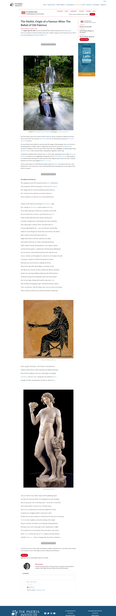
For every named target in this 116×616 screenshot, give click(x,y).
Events (83, 4)
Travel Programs (70, 4)
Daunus (48, 183)
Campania (54, 186)
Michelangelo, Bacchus (49, 489)
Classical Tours (51, 4)
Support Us (103, 4)
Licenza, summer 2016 (62, 131)
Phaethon (23, 520)
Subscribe (92, 14)
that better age (34, 207)
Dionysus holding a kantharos (48, 360)
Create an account (41, 590)
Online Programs (60, 4)
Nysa (53, 380)
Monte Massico (26, 151)
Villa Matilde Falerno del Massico (42, 131)
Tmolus (26, 534)
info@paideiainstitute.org (95, 611)
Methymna (29, 537)
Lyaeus (52, 214)
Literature (60, 11)
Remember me (31, 587)
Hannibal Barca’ (67, 146)
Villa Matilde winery (60, 156)
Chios (41, 534)
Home (44, 4)
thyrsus (54, 377)
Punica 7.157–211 (45, 160)
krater (52, 280)
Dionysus (55, 164)
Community (73, 11)
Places (66, 11)
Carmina (88, 11)
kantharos (24, 377)
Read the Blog (84, 39)
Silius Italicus (43, 139)
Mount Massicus (46, 204)
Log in (104, 1)
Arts (94, 11)
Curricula (78, 4)
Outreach (89, 4)
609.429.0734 (95, 613)
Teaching (81, 11)
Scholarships (96, 4)
